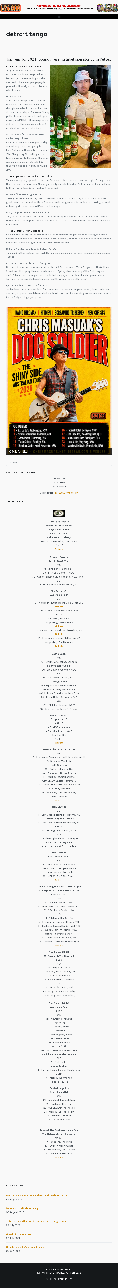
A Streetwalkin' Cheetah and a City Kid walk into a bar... (38, 1195)
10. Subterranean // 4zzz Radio (24, 66)
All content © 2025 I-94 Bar (59, 1269)
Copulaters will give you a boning (25, 1247)
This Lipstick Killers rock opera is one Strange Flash (36, 1221)
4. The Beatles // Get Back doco (24, 230)
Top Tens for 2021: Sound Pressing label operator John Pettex (58, 59)
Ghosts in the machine (19, 1234)
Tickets (59, 549)
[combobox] (59, 463)
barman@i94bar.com (66, 492)
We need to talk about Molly (22, 1208)
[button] (59, 16)
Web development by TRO (59, 1279)
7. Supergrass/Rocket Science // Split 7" (29, 176)
